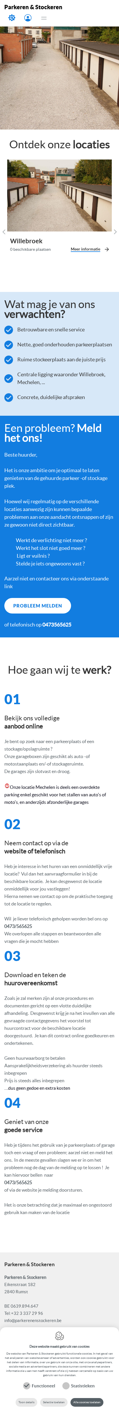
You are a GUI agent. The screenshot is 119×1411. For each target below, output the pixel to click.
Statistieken (83, 1385)
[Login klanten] (27, 18)
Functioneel (43, 1385)
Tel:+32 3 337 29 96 (23, 1313)
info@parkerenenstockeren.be (33, 1320)
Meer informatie (85, 249)
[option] (59, 65)
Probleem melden (12, 20)
